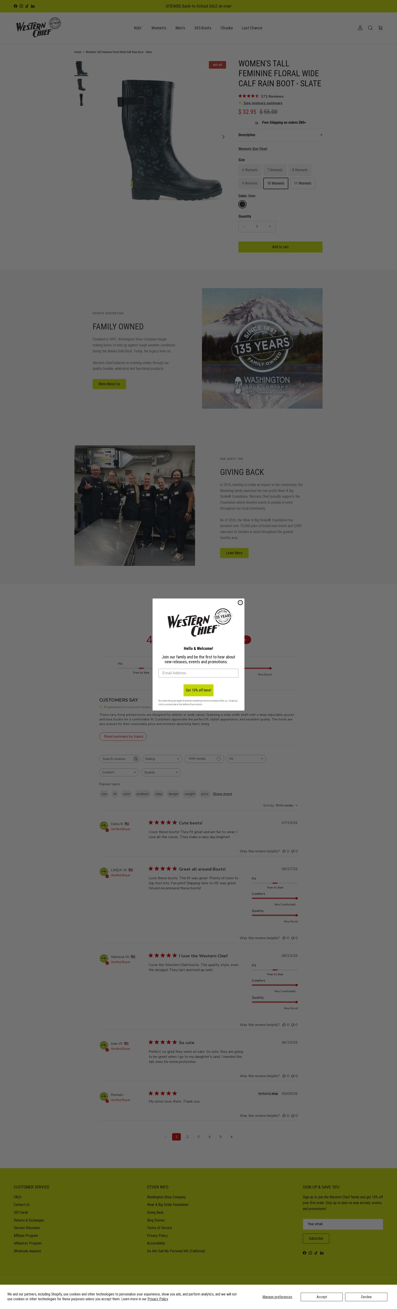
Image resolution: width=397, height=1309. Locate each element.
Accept (322, 1297)
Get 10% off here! (198, 690)
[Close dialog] (240, 602)
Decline (366, 1297)
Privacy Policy (157, 1299)
